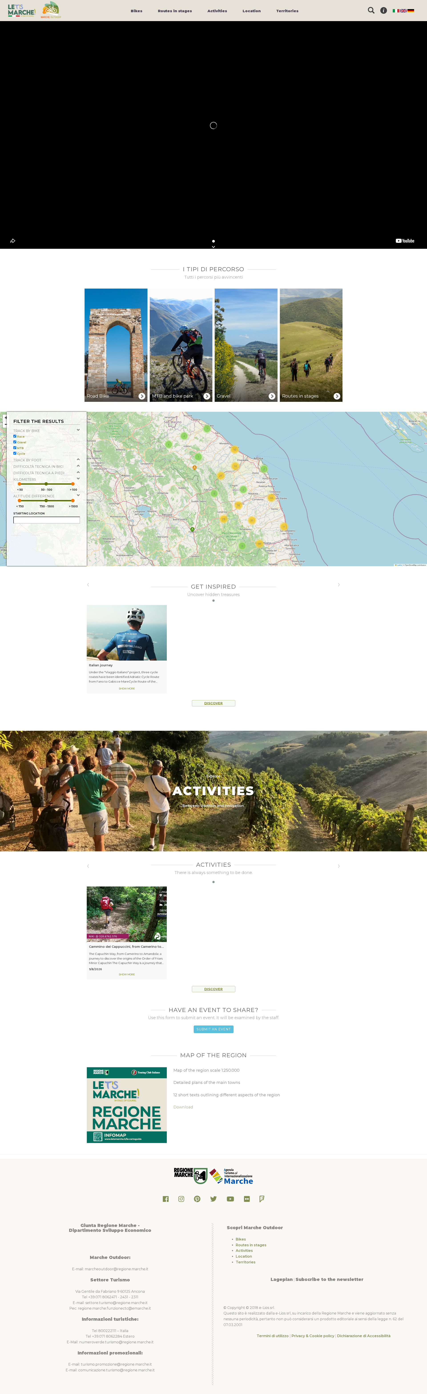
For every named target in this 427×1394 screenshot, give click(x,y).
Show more (127, 688)
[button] (192, 529)
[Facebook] (165, 1200)
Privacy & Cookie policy (313, 1336)
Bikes (241, 1239)
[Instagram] (181, 1200)
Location (244, 1256)
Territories (246, 1262)
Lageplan (282, 1279)
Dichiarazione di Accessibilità (364, 1336)
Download (183, 1107)
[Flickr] (247, 1200)
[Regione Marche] (191, 1176)
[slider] (19, 484)
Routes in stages (251, 1245)
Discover (213, 703)
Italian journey (101, 665)
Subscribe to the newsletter (329, 1279)
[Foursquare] (262, 1200)
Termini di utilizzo (273, 1336)
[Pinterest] (197, 1200)
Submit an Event (214, 1029)
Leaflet (399, 565)
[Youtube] (230, 1200)
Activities (244, 1251)
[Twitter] (213, 1200)
